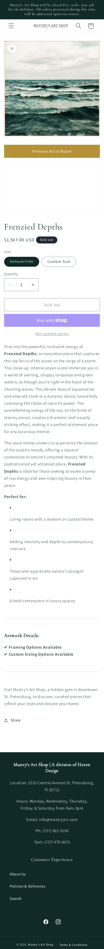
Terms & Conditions (73, 945)
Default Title (24, 263)
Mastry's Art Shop (40, 944)
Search (16, 898)
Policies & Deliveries (27, 886)
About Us (18, 874)
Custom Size (59, 261)
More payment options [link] (52, 333)
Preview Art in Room (52, 151)
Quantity (11, 274)
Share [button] (16, 720)
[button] (11, 26)
